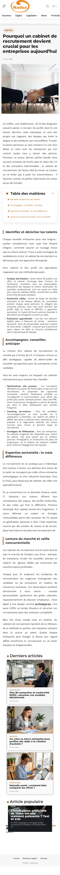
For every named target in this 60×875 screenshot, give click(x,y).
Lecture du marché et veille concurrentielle (30, 216)
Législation (14, 690)
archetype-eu (43, 604)
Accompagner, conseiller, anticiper (26, 205)
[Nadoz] (20, 6)
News (9, 30)
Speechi (9, 832)
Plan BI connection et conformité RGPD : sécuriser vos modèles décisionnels (29, 695)
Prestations (15, 783)
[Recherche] (47, 6)
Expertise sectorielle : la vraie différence (28, 211)
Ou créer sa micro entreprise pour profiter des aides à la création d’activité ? (29, 741)
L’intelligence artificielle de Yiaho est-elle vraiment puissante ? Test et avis (30, 815)
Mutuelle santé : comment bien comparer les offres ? (28, 786)
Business (13, 736)
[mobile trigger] (5, 6)
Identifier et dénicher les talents (25, 199)
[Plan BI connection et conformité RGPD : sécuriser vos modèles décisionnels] (30, 673)
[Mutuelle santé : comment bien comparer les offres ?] (30, 766)
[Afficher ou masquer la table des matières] (49, 193)
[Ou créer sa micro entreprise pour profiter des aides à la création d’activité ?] (30, 720)
